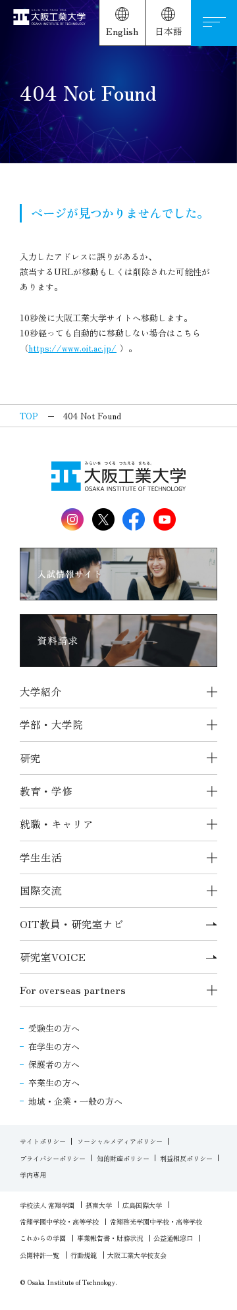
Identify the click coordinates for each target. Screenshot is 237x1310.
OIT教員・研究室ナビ (72, 923)
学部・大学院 (51, 724)
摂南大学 (99, 1205)
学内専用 (33, 1175)
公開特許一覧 (39, 1255)
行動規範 (83, 1255)
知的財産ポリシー (123, 1158)
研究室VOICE (53, 956)
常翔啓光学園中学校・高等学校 (156, 1221)
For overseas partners (73, 989)
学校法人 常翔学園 (47, 1205)
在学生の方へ (54, 1046)
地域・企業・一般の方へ (75, 1101)
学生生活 (41, 857)
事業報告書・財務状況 (110, 1238)
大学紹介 (41, 691)
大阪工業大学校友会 (137, 1255)
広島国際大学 (142, 1205)
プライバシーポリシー (53, 1158)
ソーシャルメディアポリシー (120, 1141)
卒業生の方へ (54, 1082)
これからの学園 (43, 1238)
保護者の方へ (54, 1064)
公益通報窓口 (173, 1238)
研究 (30, 758)
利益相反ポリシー (186, 1158)
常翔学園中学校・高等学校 (59, 1221)
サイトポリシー (43, 1141)
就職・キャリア (56, 823)
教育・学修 (46, 791)
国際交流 (41, 890)
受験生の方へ (54, 1028)
